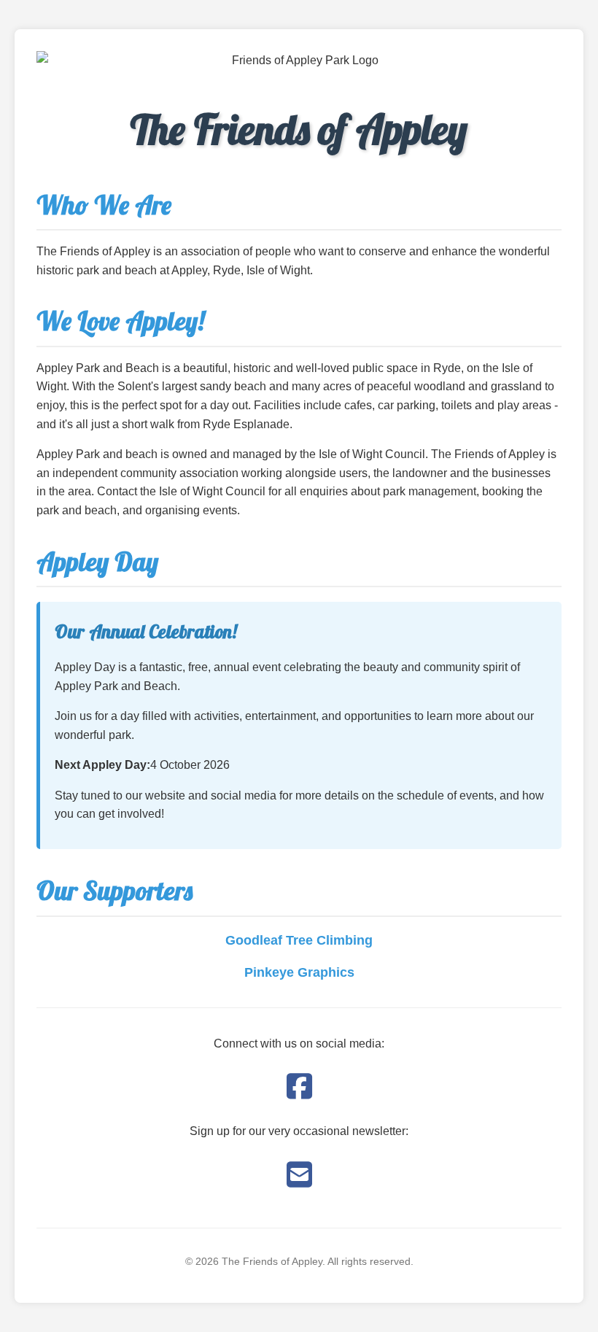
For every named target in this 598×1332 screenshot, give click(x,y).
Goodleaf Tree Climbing (299, 940)
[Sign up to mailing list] (299, 1175)
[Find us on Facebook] (299, 1087)
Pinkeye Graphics (299, 972)
